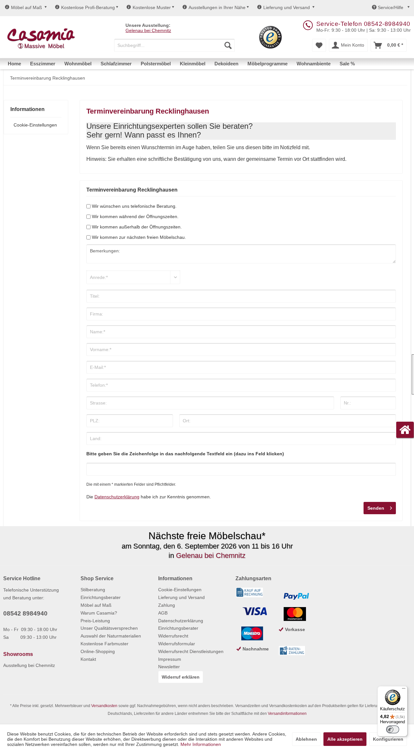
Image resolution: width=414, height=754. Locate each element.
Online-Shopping (98, 651)
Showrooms (18, 654)
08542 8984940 (25, 613)
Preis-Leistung (95, 620)
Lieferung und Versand (286, 7)
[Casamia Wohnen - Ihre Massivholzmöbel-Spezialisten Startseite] (40, 39)
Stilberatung (93, 589)
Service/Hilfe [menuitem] (390, 7)
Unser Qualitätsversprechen (109, 628)
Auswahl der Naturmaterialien (111, 635)
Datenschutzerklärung (116, 496)
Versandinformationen (287, 713)
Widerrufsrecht (173, 635)
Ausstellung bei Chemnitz (29, 665)
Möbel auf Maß (26, 7)
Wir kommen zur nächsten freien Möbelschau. (139, 237)
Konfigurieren (388, 739)
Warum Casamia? (99, 612)
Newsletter (169, 666)
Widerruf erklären (181, 677)
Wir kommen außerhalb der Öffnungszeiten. (137, 226)
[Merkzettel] (319, 45)
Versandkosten (104, 706)
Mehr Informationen (200, 744)
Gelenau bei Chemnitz (148, 30)
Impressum (169, 659)
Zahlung (166, 605)
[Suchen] (228, 45)
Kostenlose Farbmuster (104, 643)
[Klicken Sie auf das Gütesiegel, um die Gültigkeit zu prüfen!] (270, 37)
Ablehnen (306, 739)
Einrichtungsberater (101, 597)
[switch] (392, 729)
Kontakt (88, 659)
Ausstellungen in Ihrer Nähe (217, 7)
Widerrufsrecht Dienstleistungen (190, 651)
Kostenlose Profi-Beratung (88, 7)
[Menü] (404, 690)
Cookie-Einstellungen (35, 125)
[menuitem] (174, 45)
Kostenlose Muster (152, 7)
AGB (163, 612)
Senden (375, 508)
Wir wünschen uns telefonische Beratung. (134, 206)
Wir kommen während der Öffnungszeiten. (135, 216)
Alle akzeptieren (345, 739)
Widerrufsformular (176, 643)
